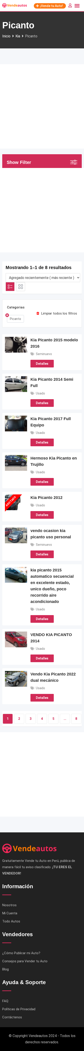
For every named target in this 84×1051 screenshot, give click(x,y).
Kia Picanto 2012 (46, 497)
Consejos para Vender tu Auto (24, 961)
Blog (5, 969)
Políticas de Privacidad (18, 1009)
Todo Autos (11, 921)
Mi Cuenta (9, 913)
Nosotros (9, 905)
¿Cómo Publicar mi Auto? (21, 953)
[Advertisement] (42, 106)
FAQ (5, 1001)
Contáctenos (12, 1017)
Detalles (42, 363)
